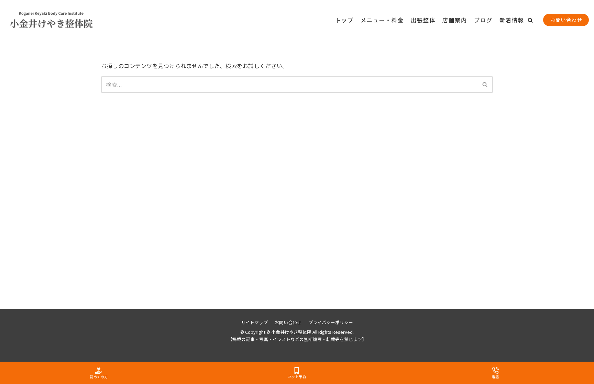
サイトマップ (254, 322)
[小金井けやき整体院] (39, 20)
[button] (530, 20)
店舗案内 (454, 20)
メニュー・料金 (382, 20)
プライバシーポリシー (330, 322)
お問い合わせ (566, 19)
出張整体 (423, 20)
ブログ (483, 20)
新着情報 (511, 20)
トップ (344, 20)
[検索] (485, 84)
